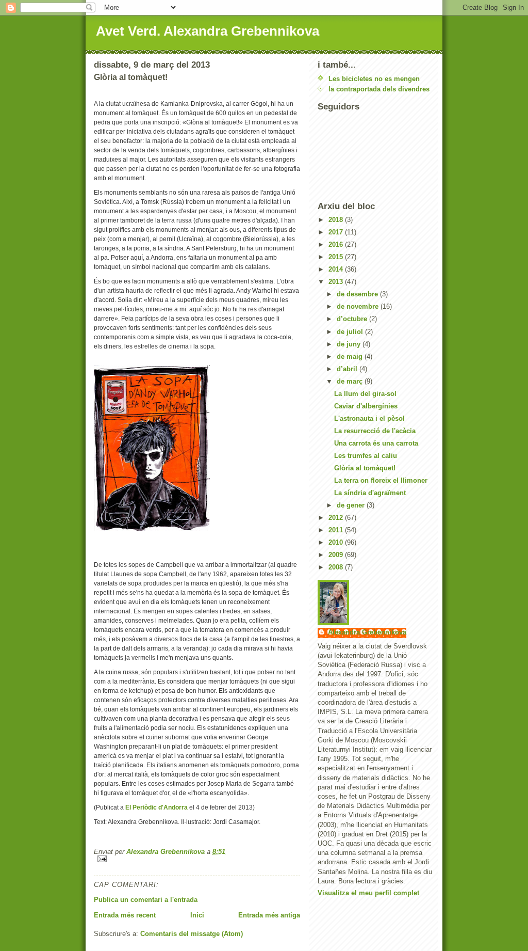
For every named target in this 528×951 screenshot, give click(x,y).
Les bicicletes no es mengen (374, 79)
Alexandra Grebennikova (367, 632)
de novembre (359, 306)
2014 (336, 269)
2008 (336, 567)
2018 (336, 220)
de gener (352, 505)
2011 (336, 530)
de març (351, 381)
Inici (197, 915)
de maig (351, 356)
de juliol (351, 332)
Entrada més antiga (269, 915)
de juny (349, 344)
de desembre (358, 294)
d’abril (348, 369)
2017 (336, 232)
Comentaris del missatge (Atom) (191, 934)
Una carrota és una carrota (376, 443)
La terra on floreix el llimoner (380, 480)
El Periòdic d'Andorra (156, 807)
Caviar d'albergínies (366, 406)
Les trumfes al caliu (365, 455)
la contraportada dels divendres (379, 89)
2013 (336, 282)
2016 (336, 244)
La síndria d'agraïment (370, 493)
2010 (336, 542)
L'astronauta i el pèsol (369, 418)
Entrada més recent (125, 915)
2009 (336, 555)
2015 (336, 257)
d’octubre (353, 319)
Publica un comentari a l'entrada (145, 900)
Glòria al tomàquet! (364, 468)
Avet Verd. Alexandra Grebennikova (207, 31)
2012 (336, 517)
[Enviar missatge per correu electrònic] (197, 858)
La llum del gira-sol (365, 394)
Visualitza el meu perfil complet (368, 893)
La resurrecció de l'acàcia (375, 431)
